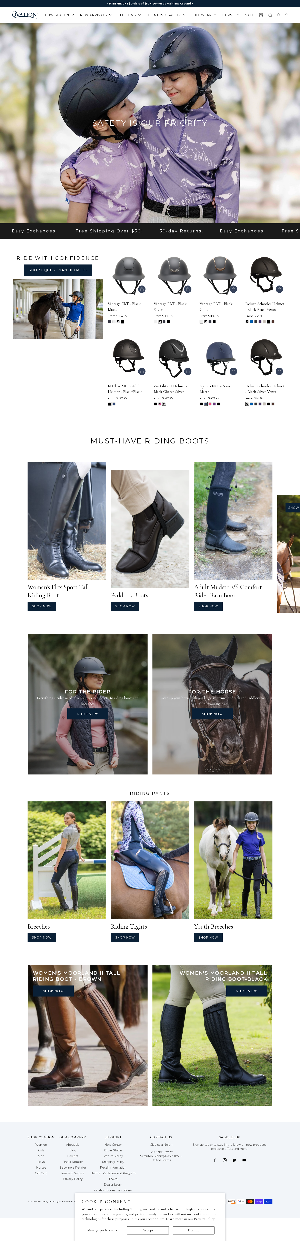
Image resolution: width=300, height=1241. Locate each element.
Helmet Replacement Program (113, 1173)
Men (41, 1156)
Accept (147, 1230)
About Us (72, 1145)
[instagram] (224, 1160)
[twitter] (234, 1160)
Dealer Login (113, 1185)
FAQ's (113, 1179)
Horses (41, 1167)
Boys (41, 1162)
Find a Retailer (72, 1162)
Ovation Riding (40, 1201)
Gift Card (41, 1173)
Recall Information (113, 1167)
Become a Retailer (72, 1167)
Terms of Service (72, 1173)
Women (41, 1145)
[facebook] (215, 1160)
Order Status (113, 1150)
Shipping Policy (113, 1162)
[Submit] (270, 15)
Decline (193, 1230)
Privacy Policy (204, 1219)
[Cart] (287, 15)
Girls (41, 1150)
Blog (72, 1150)
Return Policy (113, 1156)
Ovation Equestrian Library (113, 1190)
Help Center (113, 1145)
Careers (72, 1156)
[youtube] (244, 1160)
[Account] (279, 15)
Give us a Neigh (161, 1145)
